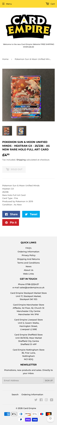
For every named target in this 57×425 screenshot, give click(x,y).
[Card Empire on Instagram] (46, 400)
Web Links (28, 273)
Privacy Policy (28, 255)
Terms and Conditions (28, 263)
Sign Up (49, 380)
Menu (9, 4)
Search (15, 394)
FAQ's (28, 248)
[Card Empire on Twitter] (35, 400)
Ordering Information (28, 251)
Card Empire (29, 408)
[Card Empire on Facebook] (41, 400)
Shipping (21, 159)
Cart (52, 4)
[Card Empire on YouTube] (51, 400)
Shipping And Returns (28, 259)
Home (5, 59)
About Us (28, 270)
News (28, 266)
